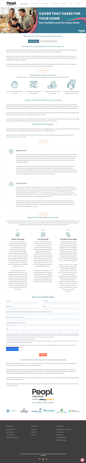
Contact (33, 434)
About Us (33, 429)
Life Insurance (10, 432)
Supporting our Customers (63, 429)
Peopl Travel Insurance (12, 437)
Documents (59, 434)
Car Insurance (10, 434)
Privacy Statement (61, 437)
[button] (33, 41)
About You (34, 432)
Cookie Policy (60, 432)
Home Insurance (10, 429)
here (26, 223)
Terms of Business (61, 440)
